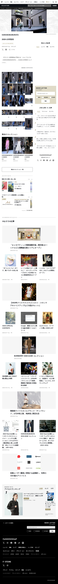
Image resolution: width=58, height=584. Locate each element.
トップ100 (42, 1)
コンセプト (28, 570)
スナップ (37, 547)
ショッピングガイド (6, 573)
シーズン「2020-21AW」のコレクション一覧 (23, 8)
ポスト (13, 551)
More (47, 2)
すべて (38, 46)
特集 (11, 1)
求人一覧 (13, 179)
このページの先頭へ (9, 523)
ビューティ (16, 1)
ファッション (44, 111)
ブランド (5, 570)
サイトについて (6, 554)
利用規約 (27, 554)
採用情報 (12, 554)
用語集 (37, 551)
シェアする (13, 49)
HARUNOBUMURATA (39, 8)
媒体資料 (17, 554)
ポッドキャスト (30, 551)
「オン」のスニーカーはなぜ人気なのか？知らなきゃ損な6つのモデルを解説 (46, 117)
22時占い (36, 1)
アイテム (11, 570)
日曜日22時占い (22, 547)
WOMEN (46, 97)
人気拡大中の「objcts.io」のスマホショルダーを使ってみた (46, 132)
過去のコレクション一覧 (17, 169)
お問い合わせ (43, 554)
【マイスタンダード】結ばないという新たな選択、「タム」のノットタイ (46, 146)
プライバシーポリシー (35, 554)
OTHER (53, 97)
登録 (46, 101)
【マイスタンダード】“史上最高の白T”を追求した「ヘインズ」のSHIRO (46, 125)
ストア (22, 1)
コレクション (9, 8)
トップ (2, 8)
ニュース (7, 1)
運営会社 (22, 554)
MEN (39, 97)
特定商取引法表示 (32, 573)
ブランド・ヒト (28, 1)
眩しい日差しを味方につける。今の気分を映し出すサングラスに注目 (46, 139)
